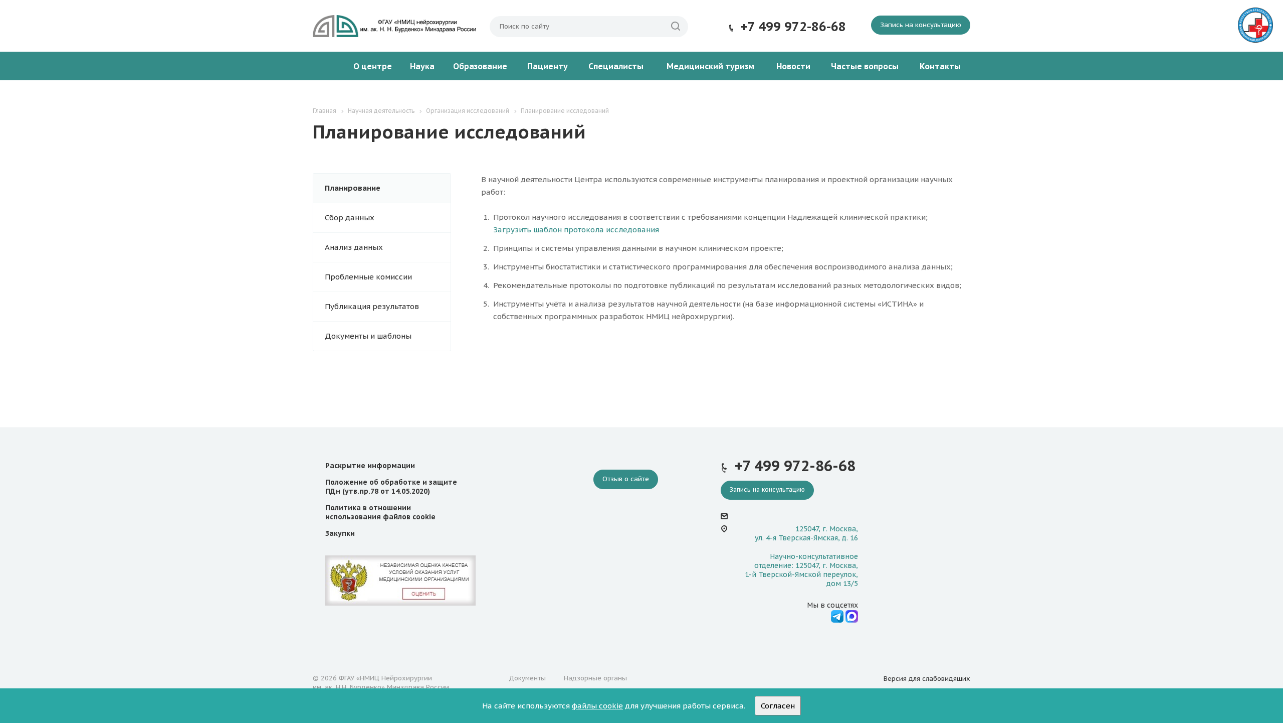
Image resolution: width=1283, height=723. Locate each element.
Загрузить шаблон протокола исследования (576, 229)
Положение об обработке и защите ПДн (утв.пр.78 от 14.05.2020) (391, 487)
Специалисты (616, 66)
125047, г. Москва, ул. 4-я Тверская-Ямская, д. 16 (806, 533)
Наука (422, 66)
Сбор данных (349, 217)
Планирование (352, 188)
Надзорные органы (595, 678)
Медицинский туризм (710, 66)
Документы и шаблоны (368, 336)
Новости (793, 66)
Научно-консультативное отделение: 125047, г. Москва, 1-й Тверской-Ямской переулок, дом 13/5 (801, 570)
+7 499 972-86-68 (793, 27)
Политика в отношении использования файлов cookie (380, 512)
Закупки (340, 533)
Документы (527, 678)
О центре (372, 66)
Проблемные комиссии (368, 276)
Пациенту (547, 66)
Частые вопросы (865, 66)
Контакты (940, 66)
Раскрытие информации (370, 465)
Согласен (778, 705)
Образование (480, 66)
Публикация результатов (372, 306)
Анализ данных (354, 247)
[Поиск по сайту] (675, 26)
